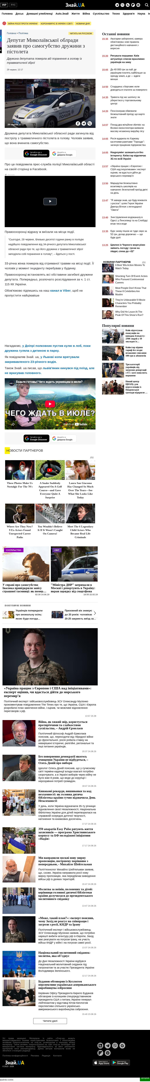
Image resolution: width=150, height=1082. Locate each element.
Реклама (35, 1055)
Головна (7, 13)
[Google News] (122, 1046)
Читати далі (50, 1020)
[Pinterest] (138, 5)
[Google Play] (120, 1062)
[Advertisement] (50, 320)
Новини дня (83, 23)
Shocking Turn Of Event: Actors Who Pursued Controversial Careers (131, 279)
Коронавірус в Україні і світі (57, 23)
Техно (116, 13)
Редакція (46, 1055)
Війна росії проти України (22, 23)
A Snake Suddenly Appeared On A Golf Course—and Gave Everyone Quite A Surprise (50, 490)
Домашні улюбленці (40, 13)
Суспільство (101, 13)
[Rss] (128, 5)
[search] (147, 5)
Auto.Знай (62, 13)
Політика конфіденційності (15, 1055)
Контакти (57, 1055)
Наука (141, 13)
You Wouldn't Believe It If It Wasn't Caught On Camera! (50, 530)
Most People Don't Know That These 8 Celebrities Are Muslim (130, 291)
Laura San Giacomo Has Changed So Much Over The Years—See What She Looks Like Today (80, 490)
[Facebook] (78, 123)
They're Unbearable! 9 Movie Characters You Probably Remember (130, 303)
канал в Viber (60, 290)
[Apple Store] (102, 1062)
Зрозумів (145, 1078)
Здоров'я (129, 13)
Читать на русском (81, 33)
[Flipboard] (133, 5)
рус (13, 5)
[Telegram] (117, 5)
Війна (86, 13)
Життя (75, 13)
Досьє (20, 13)
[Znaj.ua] (75, 5)
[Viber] (122, 5)
